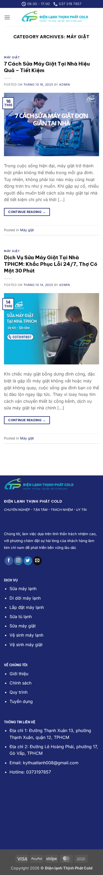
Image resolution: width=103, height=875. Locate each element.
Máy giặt (12, 57)
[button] (7, 17)
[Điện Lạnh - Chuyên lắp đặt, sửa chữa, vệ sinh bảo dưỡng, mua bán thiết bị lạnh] (54, 17)
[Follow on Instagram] (18, 560)
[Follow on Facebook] (8, 560)
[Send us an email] (37, 560)
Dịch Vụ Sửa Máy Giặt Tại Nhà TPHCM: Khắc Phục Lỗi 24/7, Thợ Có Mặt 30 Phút (50, 264)
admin (64, 84)
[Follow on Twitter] (28, 560)
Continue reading (27, 212)
